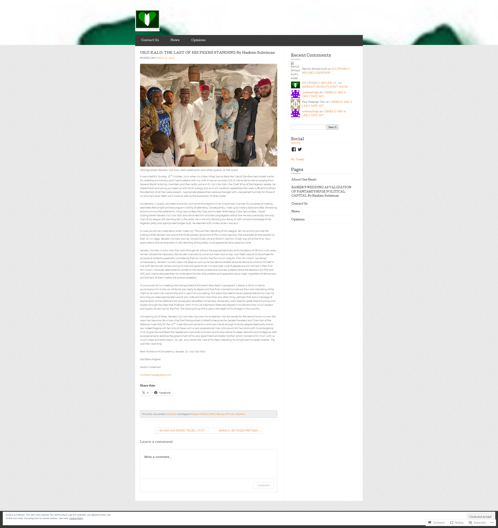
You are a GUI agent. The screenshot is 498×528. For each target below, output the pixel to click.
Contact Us (150, 40)
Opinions (198, 40)
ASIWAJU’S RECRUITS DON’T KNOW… (325, 86)
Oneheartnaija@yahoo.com (156, 374)
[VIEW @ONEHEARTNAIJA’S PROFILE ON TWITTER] (299, 149)
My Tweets (297, 159)
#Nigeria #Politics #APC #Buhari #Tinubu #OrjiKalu (217, 414)
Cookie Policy (76, 518)
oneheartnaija (310, 92)
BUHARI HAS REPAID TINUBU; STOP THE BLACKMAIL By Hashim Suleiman (182, 431)
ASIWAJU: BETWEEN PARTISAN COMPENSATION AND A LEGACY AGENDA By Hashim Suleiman (237, 431)
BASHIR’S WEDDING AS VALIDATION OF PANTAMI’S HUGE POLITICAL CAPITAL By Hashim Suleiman (321, 191)
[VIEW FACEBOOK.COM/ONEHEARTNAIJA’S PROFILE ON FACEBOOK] (293, 149)
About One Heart (304, 180)
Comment (264, 485)
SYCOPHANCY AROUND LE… (320, 82)
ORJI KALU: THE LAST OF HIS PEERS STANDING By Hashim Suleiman (207, 53)
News (175, 40)
